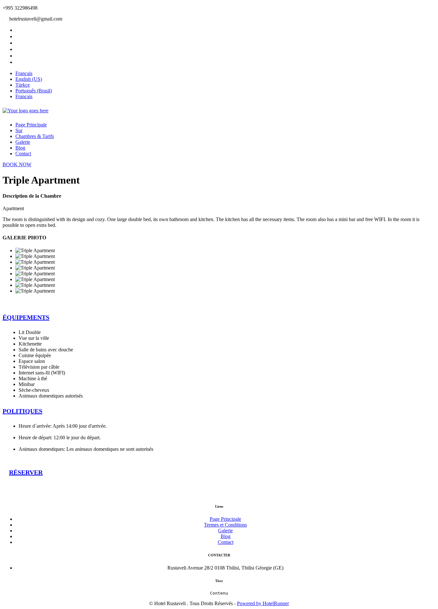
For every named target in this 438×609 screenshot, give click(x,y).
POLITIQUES (22, 411)
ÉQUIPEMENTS (26, 317)
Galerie (22, 142)
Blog (20, 147)
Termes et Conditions (225, 525)
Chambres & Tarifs (34, 136)
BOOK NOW (17, 164)
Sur (18, 130)
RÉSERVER (26, 472)
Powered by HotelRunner (263, 603)
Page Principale (31, 124)
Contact (23, 153)
